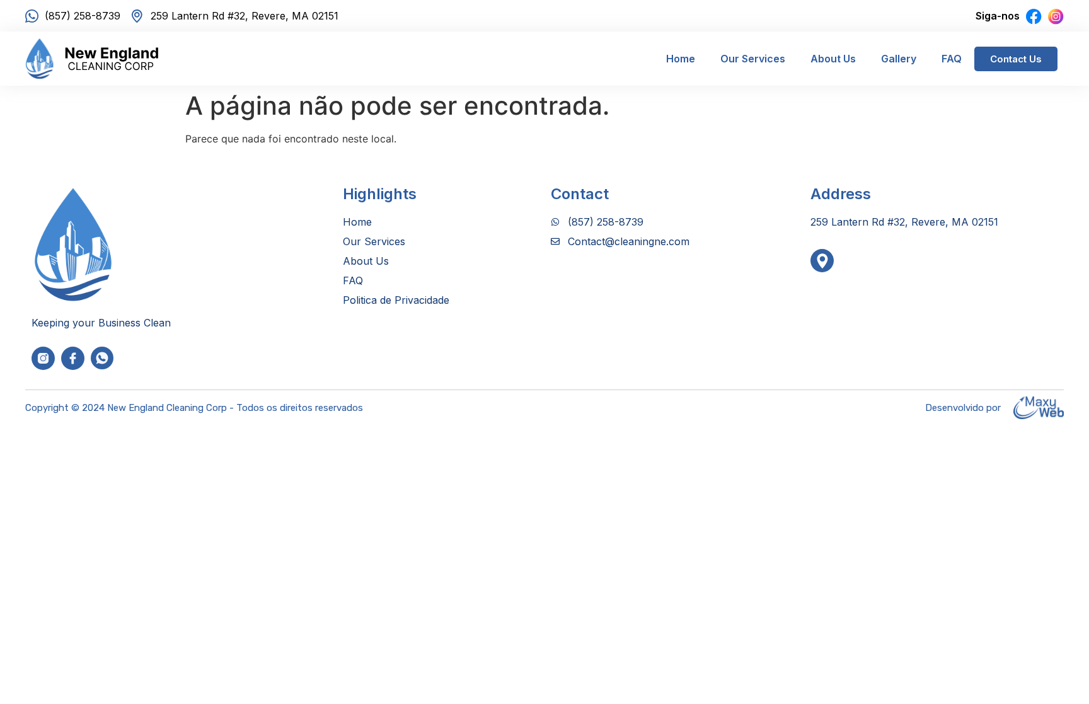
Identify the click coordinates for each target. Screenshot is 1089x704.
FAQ (952, 58)
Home (680, 58)
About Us (833, 58)
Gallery (898, 58)
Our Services (752, 58)
